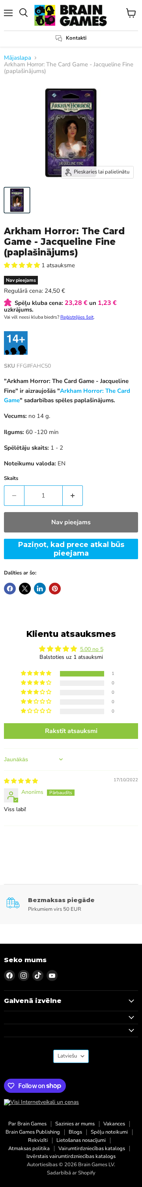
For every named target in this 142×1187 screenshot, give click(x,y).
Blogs (75, 1132)
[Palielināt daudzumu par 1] (73, 495)
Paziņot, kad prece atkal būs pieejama (71, 549)
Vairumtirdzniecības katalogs (91, 1148)
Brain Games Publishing (33, 1132)
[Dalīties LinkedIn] (40, 588)
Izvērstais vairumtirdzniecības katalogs (71, 1156)
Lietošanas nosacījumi (81, 1140)
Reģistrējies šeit (76, 317)
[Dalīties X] (25, 588)
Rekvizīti (38, 1140)
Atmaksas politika (29, 1148)
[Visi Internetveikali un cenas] (41, 1102)
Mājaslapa (17, 58)
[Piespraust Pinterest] (55, 588)
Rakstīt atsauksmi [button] (71, 731)
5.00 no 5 (91, 649)
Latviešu (67, 1055)
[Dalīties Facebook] (10, 588)
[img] (21, 781)
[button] (22, 265)
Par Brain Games (27, 1123)
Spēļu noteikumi (109, 1132)
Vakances (114, 1123)
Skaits (11, 478)
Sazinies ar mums (75, 1123)
